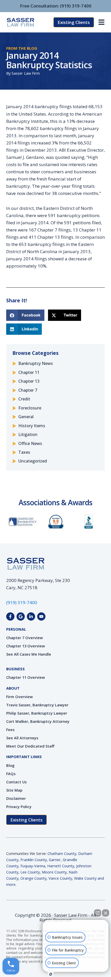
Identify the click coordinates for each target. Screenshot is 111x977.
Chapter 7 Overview (24, 638)
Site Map (14, 790)
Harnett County (60, 865)
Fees (10, 729)
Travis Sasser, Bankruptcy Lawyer (37, 705)
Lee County (30, 872)
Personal (16, 629)
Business (15, 668)
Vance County (60, 878)
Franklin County (33, 859)
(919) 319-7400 (75, 6)
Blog (10, 765)
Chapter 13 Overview (25, 646)
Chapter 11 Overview (25, 677)
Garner (55, 859)
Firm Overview (19, 697)
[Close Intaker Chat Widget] (105, 912)
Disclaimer (16, 798)
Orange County (33, 878)
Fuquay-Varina (32, 865)
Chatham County (61, 853)
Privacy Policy (18, 806)
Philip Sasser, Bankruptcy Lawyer (36, 713)
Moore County (54, 872)
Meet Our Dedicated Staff (30, 746)
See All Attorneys (22, 738)
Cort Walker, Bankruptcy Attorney (37, 721)
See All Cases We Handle (28, 654)
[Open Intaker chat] (51, 974)
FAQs (10, 774)
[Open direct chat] (97, 912)
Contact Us (16, 782)
